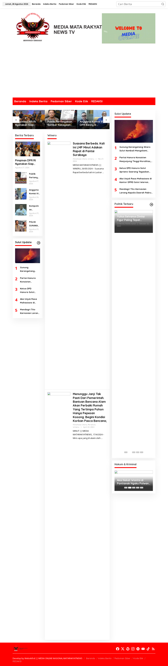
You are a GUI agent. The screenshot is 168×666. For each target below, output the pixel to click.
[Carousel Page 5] (141, 452)
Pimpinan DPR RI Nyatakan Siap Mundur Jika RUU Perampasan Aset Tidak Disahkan (26, 123)
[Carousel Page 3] (133, 452)
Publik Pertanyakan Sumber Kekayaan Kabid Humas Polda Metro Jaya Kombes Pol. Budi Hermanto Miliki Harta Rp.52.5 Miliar (60, 123)
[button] (163, 4)
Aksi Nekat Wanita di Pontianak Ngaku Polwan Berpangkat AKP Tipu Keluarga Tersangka (133, 481)
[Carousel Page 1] (125, 452)
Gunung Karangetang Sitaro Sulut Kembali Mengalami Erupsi (29, 269)
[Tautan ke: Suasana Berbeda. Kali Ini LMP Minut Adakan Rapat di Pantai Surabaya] (58, 264)
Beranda (90, 658)
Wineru (91, 159)
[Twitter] (123, 649)
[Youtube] (143, 649)
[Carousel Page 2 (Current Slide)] (129, 452)
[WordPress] (128, 649)
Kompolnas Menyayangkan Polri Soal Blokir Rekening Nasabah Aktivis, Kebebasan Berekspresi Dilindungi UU (34, 208)
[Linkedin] (138, 649)
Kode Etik (138, 658)
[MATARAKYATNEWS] (57, 29)
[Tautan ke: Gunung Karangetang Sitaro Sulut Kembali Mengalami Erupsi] (27, 255)
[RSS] (153, 649)
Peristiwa (91, 424)
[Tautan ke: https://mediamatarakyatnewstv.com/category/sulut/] (39, 243)
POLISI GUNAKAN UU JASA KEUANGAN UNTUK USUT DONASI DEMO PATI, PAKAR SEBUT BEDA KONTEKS (34, 224)
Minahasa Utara (80, 159)
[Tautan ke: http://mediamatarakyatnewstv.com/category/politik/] (151, 205)
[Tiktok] (148, 649)
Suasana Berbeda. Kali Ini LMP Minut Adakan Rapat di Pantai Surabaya (89, 149)
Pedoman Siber (122, 658)
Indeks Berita (104, 658)
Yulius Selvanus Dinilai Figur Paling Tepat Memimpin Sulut (131, 218)
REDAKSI (17, 661)
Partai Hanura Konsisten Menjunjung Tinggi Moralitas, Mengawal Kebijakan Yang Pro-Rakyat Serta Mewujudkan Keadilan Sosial (30, 280)
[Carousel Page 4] (137, 452)
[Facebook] (118, 649)
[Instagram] (133, 649)
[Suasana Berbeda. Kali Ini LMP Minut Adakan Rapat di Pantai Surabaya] (103, 172)
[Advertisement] (84, 73)
